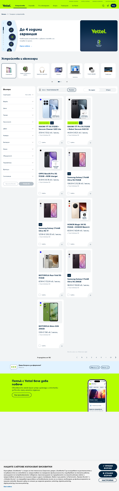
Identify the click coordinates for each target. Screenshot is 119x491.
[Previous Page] (77, 357)
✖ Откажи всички (108, 474)
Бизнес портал (73, 1)
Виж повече (8, 486)
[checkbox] (40, 142)
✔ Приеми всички (108, 467)
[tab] (20, 5)
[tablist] (46, 5)
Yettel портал (85, 1)
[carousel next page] (67, 82)
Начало (3, 14)
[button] (18, 94)
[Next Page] (116, 357)
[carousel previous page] (52, 82)
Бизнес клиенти (98, 1)
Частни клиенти (110, 1)
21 (111, 357)
